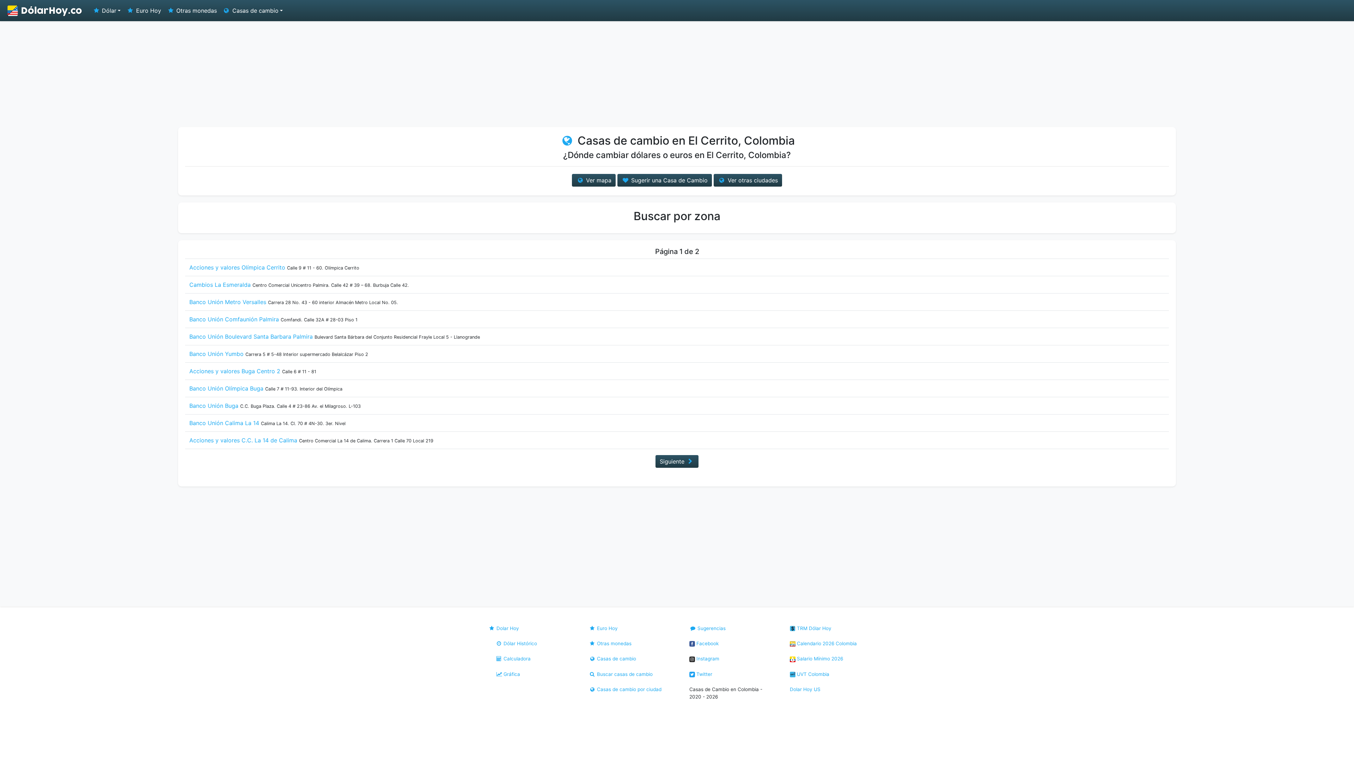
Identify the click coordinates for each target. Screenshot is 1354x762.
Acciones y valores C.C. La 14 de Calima (243, 440)
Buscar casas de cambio (624, 674)
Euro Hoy (147, 10)
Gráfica (511, 674)
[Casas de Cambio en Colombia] (45, 10)
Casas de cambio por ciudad (628, 689)
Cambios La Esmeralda (220, 284)
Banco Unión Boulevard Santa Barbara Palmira (251, 336)
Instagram (707, 658)
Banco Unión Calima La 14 (224, 423)
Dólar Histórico (519, 643)
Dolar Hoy (507, 628)
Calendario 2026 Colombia (826, 643)
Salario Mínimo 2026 (819, 658)
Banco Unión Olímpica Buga (226, 388)
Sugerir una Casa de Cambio (668, 180)
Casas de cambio (616, 658)
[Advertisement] (677, 74)
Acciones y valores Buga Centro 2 (234, 371)
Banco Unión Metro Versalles (227, 302)
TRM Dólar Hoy (813, 628)
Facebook (707, 643)
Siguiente (673, 461)
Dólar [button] (108, 10)
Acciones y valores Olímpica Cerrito (237, 267)
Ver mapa (597, 180)
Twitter (703, 674)
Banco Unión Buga (213, 405)
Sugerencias (711, 628)
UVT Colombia (812, 674)
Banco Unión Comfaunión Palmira (234, 319)
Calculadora (516, 658)
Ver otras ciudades (752, 180)
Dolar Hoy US (805, 689)
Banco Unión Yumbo (216, 353)
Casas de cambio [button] (255, 10)
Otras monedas (196, 10)
